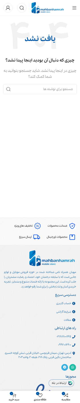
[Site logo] (48, 7)
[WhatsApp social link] (72, 367)
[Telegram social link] (64, 367)
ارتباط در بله (59, 383)
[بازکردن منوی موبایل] (74, 7)
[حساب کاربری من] (8, 7)
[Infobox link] (62, 226)
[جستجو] (22, 7)
